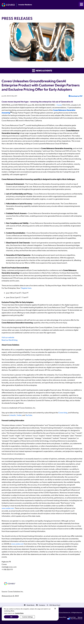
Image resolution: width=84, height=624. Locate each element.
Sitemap (80, 617)
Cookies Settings (27, 617)
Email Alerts (30, 605)
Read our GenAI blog (9, 340)
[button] (81, 4)
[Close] (55, 608)
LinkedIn (12, 415)
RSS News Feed (55, 605)
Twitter (19, 415)
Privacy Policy (62, 617)
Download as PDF (76, 96)
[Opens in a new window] (9, 5)
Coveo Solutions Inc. (65, 612)
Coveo (59, 105)
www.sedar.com (8, 508)
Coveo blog (62, 412)
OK (11, 617)
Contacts (42, 605)
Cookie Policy (19, 613)
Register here (26, 288)
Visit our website (8, 337)
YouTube (29, 415)
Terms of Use (72, 617)
